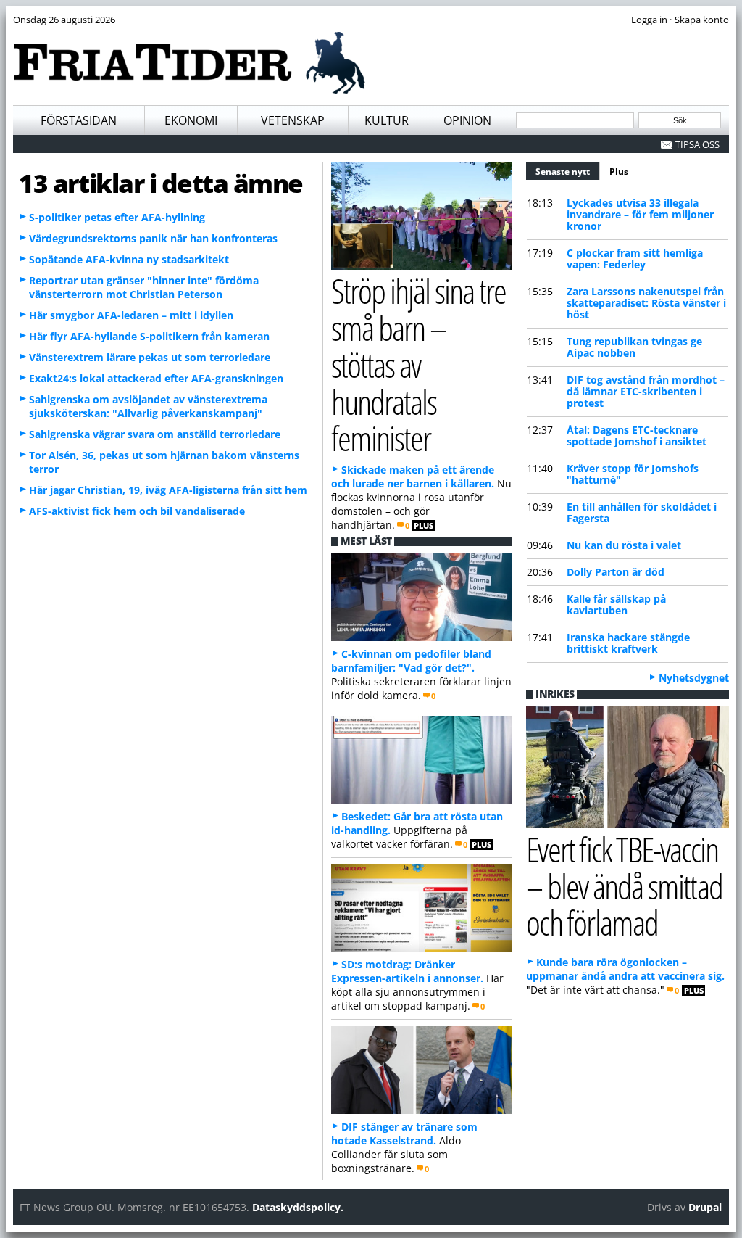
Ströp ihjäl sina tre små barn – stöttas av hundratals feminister (418, 364)
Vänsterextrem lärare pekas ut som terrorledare (149, 357)
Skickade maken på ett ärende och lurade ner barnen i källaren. (412, 476)
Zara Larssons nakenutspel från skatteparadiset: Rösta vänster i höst (646, 302)
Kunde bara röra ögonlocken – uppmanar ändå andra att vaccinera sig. (625, 969)
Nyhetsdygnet (694, 678)
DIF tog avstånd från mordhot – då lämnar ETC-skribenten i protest (646, 391)
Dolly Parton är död (615, 572)
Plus (618, 171)
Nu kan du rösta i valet (624, 545)
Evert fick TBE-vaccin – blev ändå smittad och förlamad (624, 885)
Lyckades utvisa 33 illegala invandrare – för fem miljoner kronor (640, 214)
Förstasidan (79, 120)
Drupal (705, 1207)
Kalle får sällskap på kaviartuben (616, 604)
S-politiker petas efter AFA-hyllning (117, 217)
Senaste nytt (567, 171)
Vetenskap (293, 120)
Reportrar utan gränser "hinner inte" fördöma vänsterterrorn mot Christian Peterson (144, 287)
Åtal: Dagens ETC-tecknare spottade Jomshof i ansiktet (636, 435)
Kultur (386, 120)
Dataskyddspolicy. (297, 1207)
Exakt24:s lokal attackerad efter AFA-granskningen (156, 378)
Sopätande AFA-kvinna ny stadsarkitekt (129, 259)
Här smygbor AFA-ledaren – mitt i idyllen (131, 315)
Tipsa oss (697, 144)
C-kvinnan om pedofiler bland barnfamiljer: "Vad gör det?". (411, 660)
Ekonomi (190, 120)
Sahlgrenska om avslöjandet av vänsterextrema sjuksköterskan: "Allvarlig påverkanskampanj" (148, 406)
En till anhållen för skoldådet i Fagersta (642, 512)
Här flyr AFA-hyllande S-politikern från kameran (149, 336)
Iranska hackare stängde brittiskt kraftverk (628, 643)
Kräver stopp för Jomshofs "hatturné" (633, 474)
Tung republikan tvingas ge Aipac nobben (634, 347)
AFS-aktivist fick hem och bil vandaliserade (137, 511)
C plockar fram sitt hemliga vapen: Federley (635, 258)
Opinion (467, 120)
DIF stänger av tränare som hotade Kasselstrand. (404, 1133)
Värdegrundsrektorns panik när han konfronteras (153, 238)
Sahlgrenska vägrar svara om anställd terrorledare (154, 434)
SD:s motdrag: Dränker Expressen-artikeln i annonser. (407, 971)
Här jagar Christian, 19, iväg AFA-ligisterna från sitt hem (168, 490)
